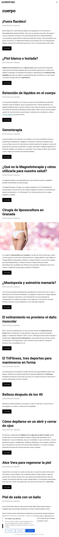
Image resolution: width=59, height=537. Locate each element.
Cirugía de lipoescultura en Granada (23, 212)
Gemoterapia (12, 130)
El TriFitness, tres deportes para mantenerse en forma (27, 360)
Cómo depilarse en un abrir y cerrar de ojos (29, 423)
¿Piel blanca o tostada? (20, 58)
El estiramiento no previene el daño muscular (29, 319)
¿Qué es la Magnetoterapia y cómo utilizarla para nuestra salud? (29, 169)
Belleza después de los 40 (22, 394)
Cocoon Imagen (7, 114)
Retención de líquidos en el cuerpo (29, 93)
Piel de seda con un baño (21, 497)
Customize (10, 530)
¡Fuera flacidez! (14, 21)
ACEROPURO (8, 2)
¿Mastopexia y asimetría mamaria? (29, 282)
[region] (20, 525)
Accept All (30, 530)
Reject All (20, 530)
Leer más (7, 48)
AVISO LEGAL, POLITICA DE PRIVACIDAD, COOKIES (29, 534)
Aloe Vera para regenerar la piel (26, 462)
